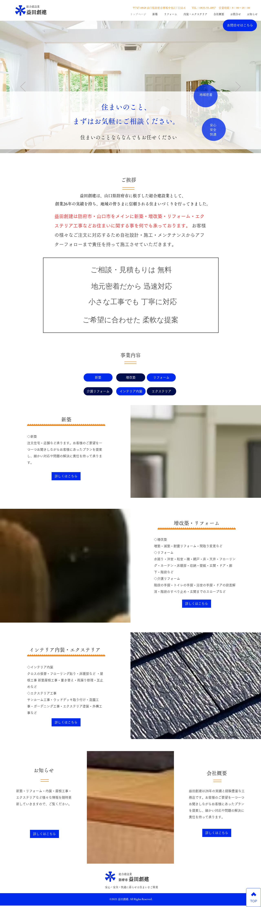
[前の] (22, 87)
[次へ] (238, 87)
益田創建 (36, 12)
